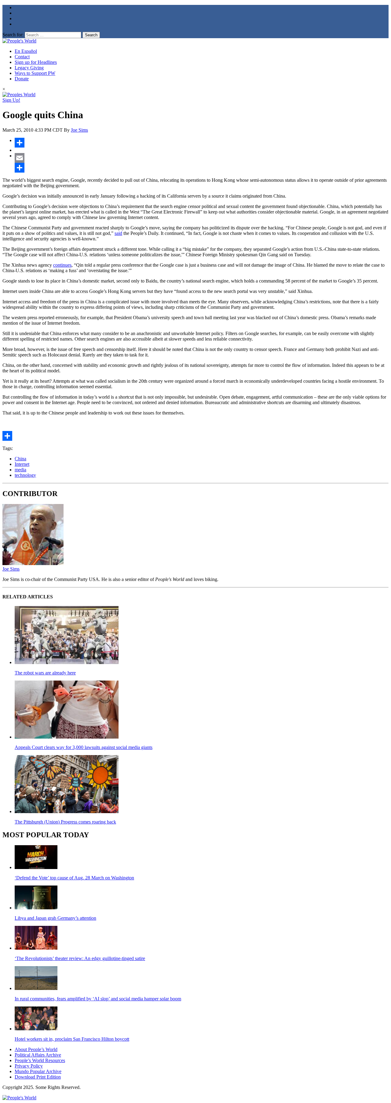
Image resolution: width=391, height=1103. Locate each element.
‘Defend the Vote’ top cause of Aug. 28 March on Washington (74, 877)
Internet (22, 464)
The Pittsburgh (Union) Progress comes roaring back (65, 821)
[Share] (202, 143)
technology (25, 475)
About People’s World (36, 1049)
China (20, 458)
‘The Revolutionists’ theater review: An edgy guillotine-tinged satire (80, 958)
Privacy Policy (29, 1065)
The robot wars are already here (45, 672)
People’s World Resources (40, 1060)
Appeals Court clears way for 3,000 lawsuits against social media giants (83, 747)
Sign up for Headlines (36, 62)
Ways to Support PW (35, 73)
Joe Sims (79, 130)
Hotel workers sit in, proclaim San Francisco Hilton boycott (72, 1039)
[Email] (202, 158)
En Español (26, 51)
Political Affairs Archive (38, 1054)
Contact (22, 56)
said (118, 233)
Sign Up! (11, 100)
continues (62, 265)
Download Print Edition (38, 1076)
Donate (22, 78)
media (20, 469)
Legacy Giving (29, 67)
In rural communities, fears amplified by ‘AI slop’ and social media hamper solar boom (98, 998)
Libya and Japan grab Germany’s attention (55, 918)
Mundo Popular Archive (38, 1071)
